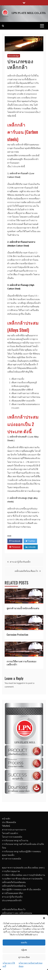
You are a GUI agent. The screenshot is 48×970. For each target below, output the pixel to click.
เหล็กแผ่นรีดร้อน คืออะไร (26, 571)
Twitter (31, 541)
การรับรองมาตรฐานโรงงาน (15, 840)
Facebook (15, 541)
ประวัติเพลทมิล (9, 822)
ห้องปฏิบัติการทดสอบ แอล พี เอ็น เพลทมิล (21, 889)
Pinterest (15, 547)
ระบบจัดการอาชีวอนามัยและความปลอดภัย (22, 878)
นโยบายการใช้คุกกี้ (9, 964)
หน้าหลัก (6, 818)
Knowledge (13, 55)
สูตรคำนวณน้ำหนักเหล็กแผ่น (23, 608)
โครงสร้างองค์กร (10, 833)
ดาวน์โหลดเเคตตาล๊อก (12, 893)
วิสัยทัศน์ (6, 826)
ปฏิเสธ (24, 950)
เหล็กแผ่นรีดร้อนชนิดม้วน (14, 885)
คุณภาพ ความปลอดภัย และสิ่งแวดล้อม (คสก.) (23, 867)
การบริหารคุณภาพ (11, 871)
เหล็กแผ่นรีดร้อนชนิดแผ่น (14, 882)
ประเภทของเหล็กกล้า (12, 900)
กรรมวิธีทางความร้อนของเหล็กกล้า (21, 662)
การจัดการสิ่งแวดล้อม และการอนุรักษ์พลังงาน (23, 875)
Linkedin (31, 547)
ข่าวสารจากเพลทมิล (11, 858)
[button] (44, 918)
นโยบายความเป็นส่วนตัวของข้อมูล (30, 964)
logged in (21, 683)
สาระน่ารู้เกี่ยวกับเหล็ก (20, 561)
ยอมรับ (24, 942)
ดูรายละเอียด (24, 957)
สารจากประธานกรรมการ (14, 829)
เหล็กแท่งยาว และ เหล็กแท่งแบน (17, 913)
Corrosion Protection (17, 634)
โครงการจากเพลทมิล (12, 836)
